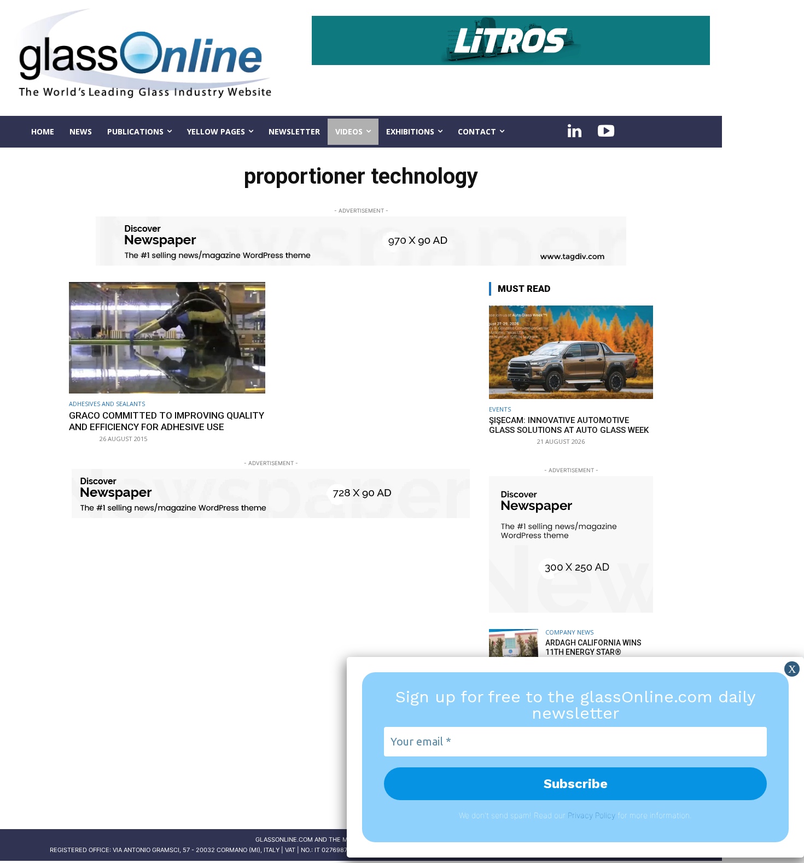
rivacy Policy (593, 815)
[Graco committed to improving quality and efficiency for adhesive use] (167, 338)
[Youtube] (606, 132)
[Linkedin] (574, 132)
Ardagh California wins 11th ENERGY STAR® (593, 647)
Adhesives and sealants (107, 404)
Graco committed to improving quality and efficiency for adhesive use (166, 421)
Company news (569, 632)
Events (500, 409)
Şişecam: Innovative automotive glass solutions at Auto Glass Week (569, 425)
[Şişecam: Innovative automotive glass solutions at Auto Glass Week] (571, 352)
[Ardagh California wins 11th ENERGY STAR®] (513, 653)
